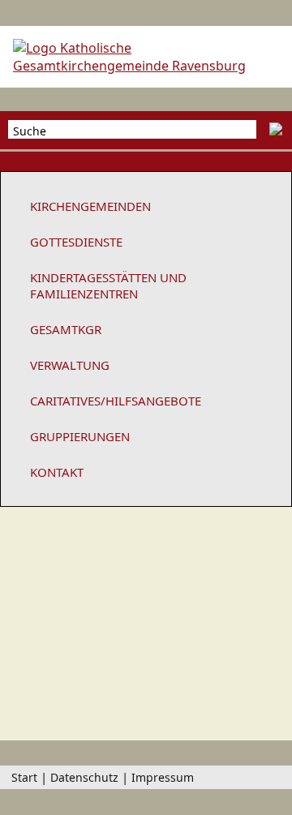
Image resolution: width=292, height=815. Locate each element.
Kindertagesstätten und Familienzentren (108, 285)
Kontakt (57, 472)
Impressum (162, 777)
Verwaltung (70, 365)
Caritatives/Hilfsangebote (115, 400)
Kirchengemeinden (90, 206)
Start (24, 777)
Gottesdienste (76, 242)
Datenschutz (84, 777)
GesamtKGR (65, 329)
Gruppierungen (80, 436)
